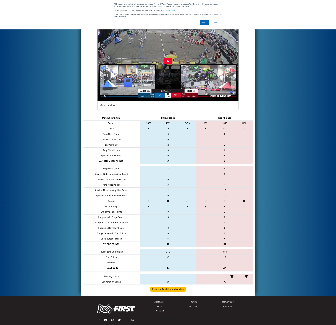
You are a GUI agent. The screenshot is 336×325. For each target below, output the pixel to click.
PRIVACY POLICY (228, 302)
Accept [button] (204, 23)
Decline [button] (216, 23)
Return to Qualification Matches (168, 289)
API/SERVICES (159, 302)
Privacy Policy (167, 10)
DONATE (194, 302)
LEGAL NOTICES (228, 306)
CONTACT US (159, 311)
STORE (193, 306)
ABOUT (159, 306)
